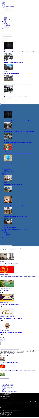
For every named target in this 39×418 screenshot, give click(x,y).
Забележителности (7, 8)
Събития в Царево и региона (8, 385)
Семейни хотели (7, 19)
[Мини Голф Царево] (7, 287)
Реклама (3, 31)
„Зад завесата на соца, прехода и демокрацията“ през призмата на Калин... (18, 276)
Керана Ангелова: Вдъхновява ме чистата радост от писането (18, 142)
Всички (5, 96)
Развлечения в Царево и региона (6, 288)
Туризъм (3, 7)
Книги (5, 23)
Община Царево (5, 34)
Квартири (5, 17)
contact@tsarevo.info (10, 353)
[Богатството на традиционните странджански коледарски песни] (8, 128)
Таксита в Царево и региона (5, 302)
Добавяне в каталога (6, 30)
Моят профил (6, 27)
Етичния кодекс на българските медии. (15, 410)
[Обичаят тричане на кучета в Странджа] (8, 59)
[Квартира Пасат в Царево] (8, 224)
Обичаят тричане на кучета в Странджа (13, 62)
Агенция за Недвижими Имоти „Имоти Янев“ (11, 318)
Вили (5, 16)
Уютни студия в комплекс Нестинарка (13, 184)
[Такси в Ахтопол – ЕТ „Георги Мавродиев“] (7, 301)
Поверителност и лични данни (5, 414)
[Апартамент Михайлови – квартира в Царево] (8, 202)
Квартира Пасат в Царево (10, 227)
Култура (3, 5)
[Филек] (8, 91)
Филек (5, 94)
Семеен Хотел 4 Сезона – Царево (11, 195)
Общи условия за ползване (5, 413)
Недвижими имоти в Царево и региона (7, 316)
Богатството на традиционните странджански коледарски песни (19, 131)
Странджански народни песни (9, 6)
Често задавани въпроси (4, 416)
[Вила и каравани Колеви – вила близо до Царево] (8, 213)
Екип (4, 412)
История (3, 4)
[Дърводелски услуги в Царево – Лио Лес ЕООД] (7, 329)
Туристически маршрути (8, 10)
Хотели (5, 20)
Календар (3, 32)
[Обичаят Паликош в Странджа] (8, 70)
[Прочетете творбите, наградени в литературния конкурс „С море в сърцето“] (8, 160)
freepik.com (8, 396)
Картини (6, 24)
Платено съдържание (4, 274)
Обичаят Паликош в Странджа (11, 73)
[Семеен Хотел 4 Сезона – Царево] (8, 191)
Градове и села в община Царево (13, 96)
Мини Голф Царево (4, 290)
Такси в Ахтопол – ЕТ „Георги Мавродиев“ (10, 304)
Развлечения (6, 11)
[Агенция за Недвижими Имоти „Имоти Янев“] (7, 315)
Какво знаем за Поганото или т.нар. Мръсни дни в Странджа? (19, 51)
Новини (3, 2)
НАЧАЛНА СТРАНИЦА (12, 249)
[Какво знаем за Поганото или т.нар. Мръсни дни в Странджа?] (8, 48)
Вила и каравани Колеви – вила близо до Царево (15, 216)
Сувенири (6, 26)
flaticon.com (5, 398)
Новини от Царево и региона (8, 384)
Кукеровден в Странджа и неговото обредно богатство (17, 84)
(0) (5, 28)
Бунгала (5, 15)
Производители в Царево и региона (6, 330)
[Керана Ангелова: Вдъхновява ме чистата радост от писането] (8, 139)
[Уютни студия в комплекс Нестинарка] (8, 181)
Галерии (3, 3)
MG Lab (11, 399)
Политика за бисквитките (4, 415)
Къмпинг (5, 18)
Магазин (4, 21)
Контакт (3, 35)
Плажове (5, 9)
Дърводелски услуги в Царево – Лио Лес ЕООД (11, 332)
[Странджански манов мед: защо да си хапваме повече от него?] (8, 150)
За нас (1, 412)
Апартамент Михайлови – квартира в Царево (14, 205)
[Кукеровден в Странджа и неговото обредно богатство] (10, 80)
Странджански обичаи (8, 92)
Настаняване (4, 13)
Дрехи (5, 22)
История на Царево (8, 97)
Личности (4, 12)
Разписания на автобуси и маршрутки (9, 391)
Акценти (4, 390)
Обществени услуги (5, 29)
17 (0, 293)
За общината (4, 41)
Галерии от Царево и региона (8, 387)
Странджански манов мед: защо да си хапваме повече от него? (19, 153)
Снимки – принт (7, 25)
